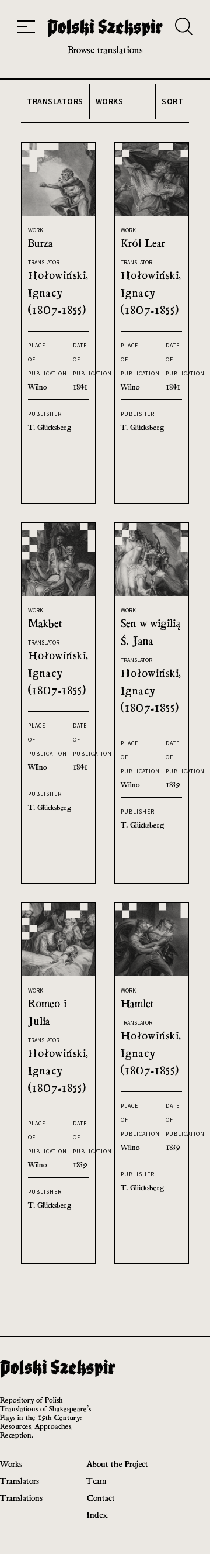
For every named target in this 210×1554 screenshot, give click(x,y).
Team (96, 1480)
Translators (19, 1480)
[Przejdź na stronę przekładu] (58, 212)
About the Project (117, 1463)
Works (11, 1463)
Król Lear (143, 243)
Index (97, 1514)
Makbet (45, 623)
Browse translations (105, 50)
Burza (40, 243)
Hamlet (137, 1003)
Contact (100, 1497)
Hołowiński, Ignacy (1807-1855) (58, 293)
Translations (21, 1497)
